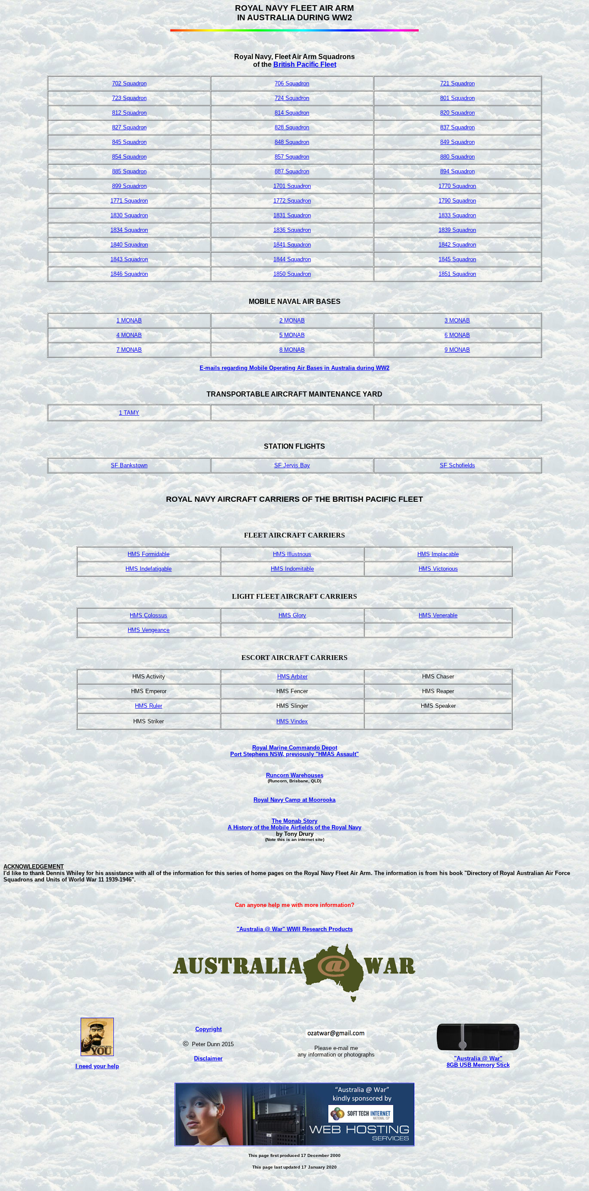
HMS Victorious (438, 569)
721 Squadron (457, 83)
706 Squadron (292, 83)
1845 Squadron (457, 259)
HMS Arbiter (292, 676)
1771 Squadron (129, 200)
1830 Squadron (129, 215)
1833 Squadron (457, 215)
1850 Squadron (292, 274)
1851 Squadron (457, 274)
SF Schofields (457, 465)
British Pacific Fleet (304, 64)
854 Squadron (129, 156)
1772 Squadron (292, 200)
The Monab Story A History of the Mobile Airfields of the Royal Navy (294, 824)
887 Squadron (292, 171)
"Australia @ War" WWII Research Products (295, 929)
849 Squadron (457, 142)
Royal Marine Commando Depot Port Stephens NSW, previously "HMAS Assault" (294, 750)
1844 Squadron (292, 259)
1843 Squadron (129, 259)
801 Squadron (457, 98)
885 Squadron (129, 171)
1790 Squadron (457, 200)
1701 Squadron (292, 186)
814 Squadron (292, 112)
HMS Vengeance (148, 630)
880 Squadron (457, 156)
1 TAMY (129, 413)
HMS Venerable (438, 615)
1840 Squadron (129, 244)
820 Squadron (457, 112)
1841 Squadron (292, 244)
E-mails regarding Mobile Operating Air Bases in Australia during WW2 (294, 368)
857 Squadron (292, 156)
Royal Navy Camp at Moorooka (294, 800)
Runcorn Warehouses (294, 775)
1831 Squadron (292, 215)
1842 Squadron (457, 244)
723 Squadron (129, 98)
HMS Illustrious (292, 554)
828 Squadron (292, 127)
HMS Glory (292, 615)
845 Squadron (129, 142)
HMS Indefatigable (148, 569)
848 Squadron (292, 142)
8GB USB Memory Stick (478, 1065)
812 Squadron (129, 112)
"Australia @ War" (478, 1058)
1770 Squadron (457, 186)
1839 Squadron (457, 230)
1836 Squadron (292, 230)
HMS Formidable (148, 554)
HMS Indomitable (292, 569)
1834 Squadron (129, 230)
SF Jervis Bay (292, 465)
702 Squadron (129, 83)
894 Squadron (457, 171)
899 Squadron (129, 186)
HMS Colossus (148, 615)
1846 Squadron (129, 274)
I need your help (97, 1066)
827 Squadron (129, 127)
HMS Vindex (292, 721)
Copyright (208, 1029)
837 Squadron (457, 127)
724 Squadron (292, 98)
